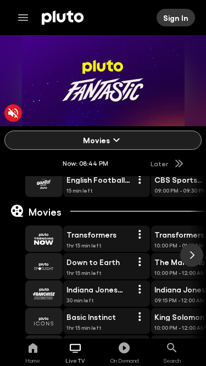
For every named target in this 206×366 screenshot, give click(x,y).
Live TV (75, 360)
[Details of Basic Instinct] (139, 317)
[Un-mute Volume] (13, 113)
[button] (31, 184)
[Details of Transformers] (139, 235)
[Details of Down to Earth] (139, 262)
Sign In (175, 17)
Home (32, 360)
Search (172, 360)
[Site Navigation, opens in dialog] (26, 17)
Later (159, 163)
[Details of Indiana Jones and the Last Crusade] (139, 290)
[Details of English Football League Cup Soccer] (139, 180)
